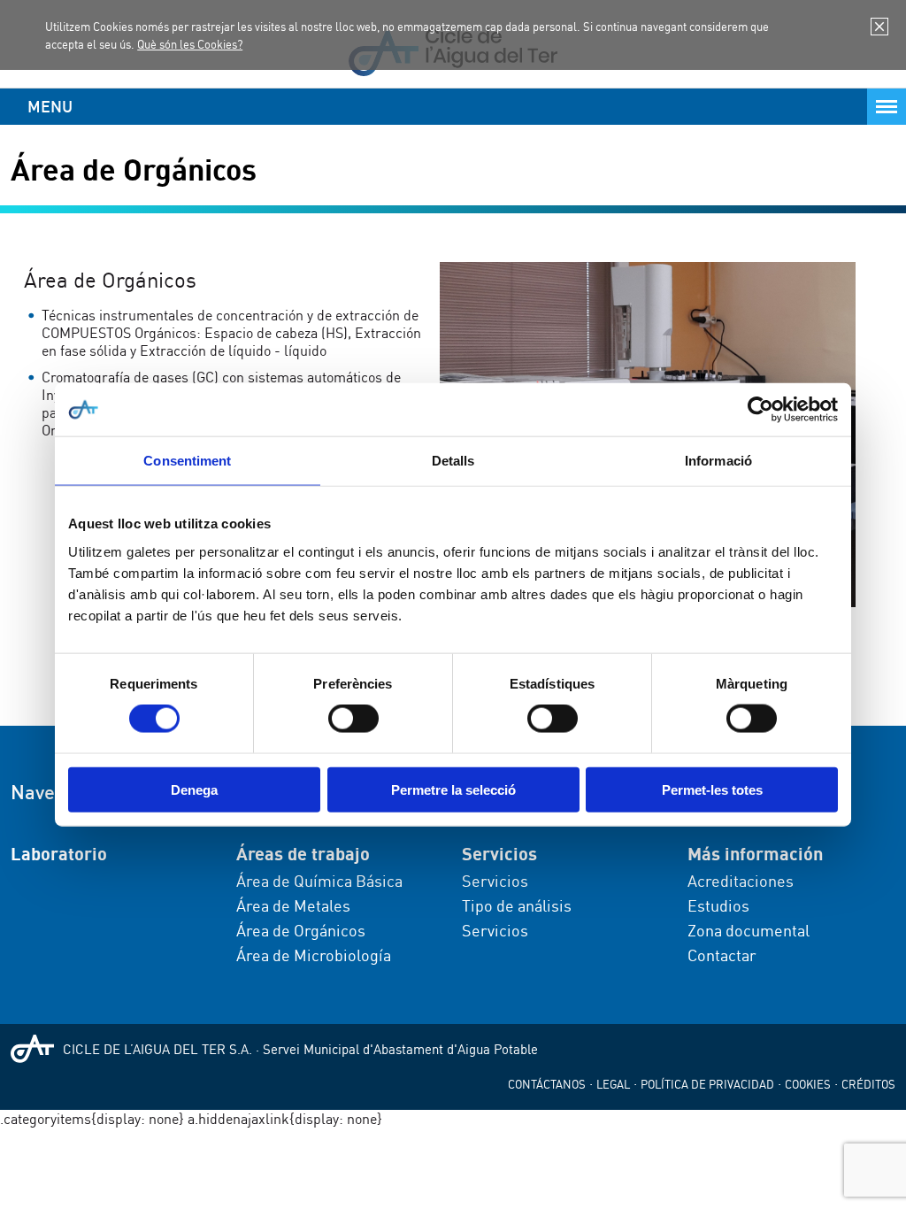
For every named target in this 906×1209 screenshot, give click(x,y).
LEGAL (613, 1084)
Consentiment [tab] (187, 460)
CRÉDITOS (868, 1084)
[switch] (353, 719)
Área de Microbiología (313, 955)
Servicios (495, 880)
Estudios (718, 905)
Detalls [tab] (453, 460)
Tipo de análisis (517, 905)
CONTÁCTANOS (547, 1084)
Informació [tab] (718, 460)
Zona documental (748, 930)
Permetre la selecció (453, 789)
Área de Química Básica (319, 880)
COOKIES (808, 1084)
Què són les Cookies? (189, 44)
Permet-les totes (712, 789)
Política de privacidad (707, 1084)
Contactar (721, 955)
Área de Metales (293, 905)
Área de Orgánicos (300, 930)
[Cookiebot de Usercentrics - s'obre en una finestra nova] (760, 410)
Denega (194, 789)
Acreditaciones (740, 880)
